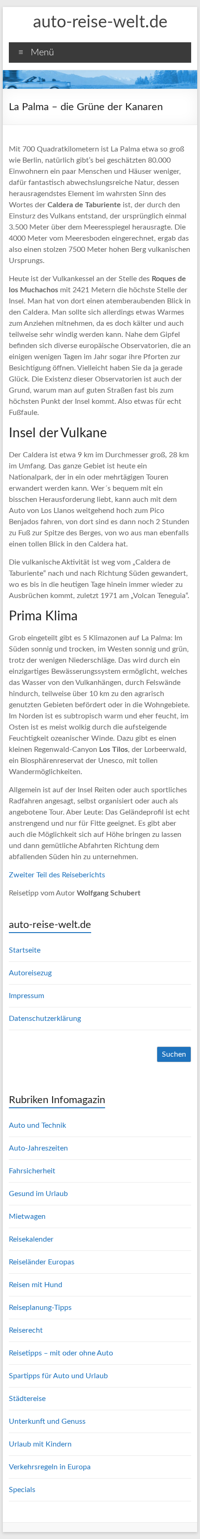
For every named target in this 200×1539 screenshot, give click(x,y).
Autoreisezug (30, 973)
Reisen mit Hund (35, 1285)
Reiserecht (26, 1330)
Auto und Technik (37, 1125)
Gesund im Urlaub (38, 1193)
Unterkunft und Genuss (47, 1421)
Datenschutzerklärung (45, 1018)
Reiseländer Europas (41, 1262)
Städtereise (27, 1398)
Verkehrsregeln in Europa (50, 1467)
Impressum (26, 996)
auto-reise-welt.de (100, 22)
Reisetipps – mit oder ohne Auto (61, 1353)
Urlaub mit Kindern (40, 1444)
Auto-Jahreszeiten (38, 1148)
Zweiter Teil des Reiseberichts (57, 875)
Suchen (174, 1054)
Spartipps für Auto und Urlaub (58, 1376)
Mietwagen (27, 1216)
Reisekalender (31, 1239)
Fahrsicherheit (32, 1171)
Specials (22, 1489)
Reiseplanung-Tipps (40, 1307)
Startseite (24, 950)
